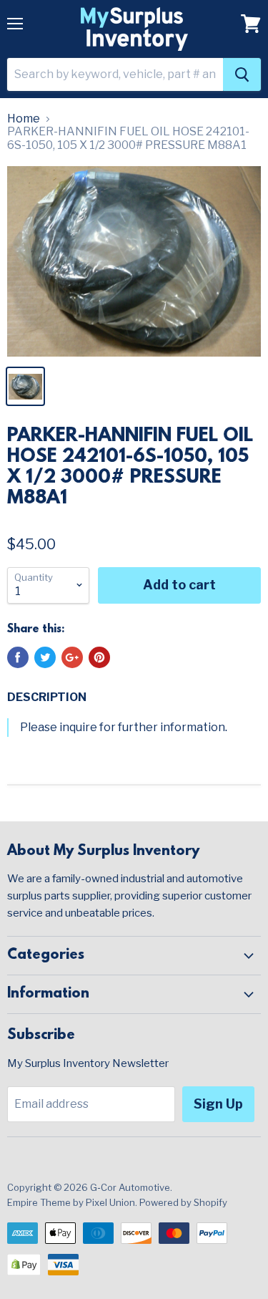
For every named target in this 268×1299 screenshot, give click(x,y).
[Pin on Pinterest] (99, 657)
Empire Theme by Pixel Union (71, 1202)
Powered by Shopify (183, 1202)
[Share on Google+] (72, 657)
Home (23, 118)
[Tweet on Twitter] (45, 657)
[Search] (242, 74)
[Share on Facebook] (18, 657)
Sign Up (218, 1103)
